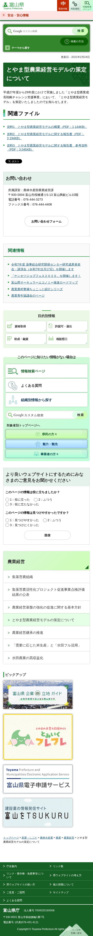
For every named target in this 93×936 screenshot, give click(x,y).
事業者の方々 (50, 454)
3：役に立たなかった (24, 504)
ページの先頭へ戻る (74, 929)
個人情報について (63, 884)
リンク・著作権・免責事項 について (24, 875)
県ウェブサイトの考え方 (67, 875)
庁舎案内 (11, 866)
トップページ (11, 837)
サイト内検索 (9, 31)
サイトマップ (61, 892)
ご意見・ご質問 (15, 892)
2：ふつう (45, 499)
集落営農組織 (22, 577)
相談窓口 (61, 339)
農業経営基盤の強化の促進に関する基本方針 (46, 607)
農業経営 (16, 561)
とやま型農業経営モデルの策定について (43, 620)
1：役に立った (20, 499)
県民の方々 (49, 434)
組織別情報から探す (36, 400)
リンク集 (58, 866)
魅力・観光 (50, 443)
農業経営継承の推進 (27, 632)
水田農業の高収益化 (27, 658)
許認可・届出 (63, 326)
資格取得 (20, 326)
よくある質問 (31, 385)
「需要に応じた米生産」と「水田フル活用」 (46, 645)
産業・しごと (29, 837)
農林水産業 (46, 837)
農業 (58, 837)
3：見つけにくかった (24, 525)
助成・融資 (21, 339)
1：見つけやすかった (24, 520)
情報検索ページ (33, 371)
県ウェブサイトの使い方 (20, 884)
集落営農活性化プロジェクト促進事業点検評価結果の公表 (48, 592)
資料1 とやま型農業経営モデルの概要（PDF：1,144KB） (47, 126)
